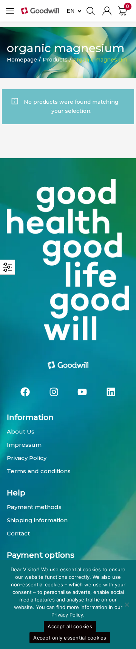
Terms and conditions (39, 471)
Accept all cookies (70, 626)
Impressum (24, 444)
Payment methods (34, 507)
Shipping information (37, 520)
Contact (18, 533)
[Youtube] (82, 392)
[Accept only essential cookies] (126, 604)
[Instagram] (53, 392)
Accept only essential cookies (69, 638)
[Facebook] (25, 392)
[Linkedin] (111, 392)
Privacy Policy (26, 457)
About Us (20, 431)
